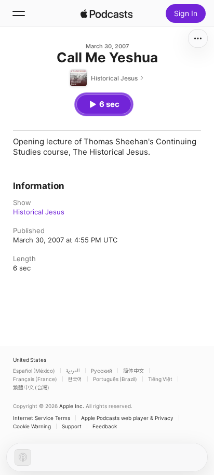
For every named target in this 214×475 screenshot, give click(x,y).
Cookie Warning (32, 426)
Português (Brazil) (115, 379)
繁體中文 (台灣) (31, 387)
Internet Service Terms (41, 417)
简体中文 (133, 370)
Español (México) (34, 370)
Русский (101, 370)
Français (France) (35, 379)
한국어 (75, 379)
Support (72, 426)
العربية (73, 370)
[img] (106, 13)
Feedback (104, 426)
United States (29, 359)
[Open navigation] (18, 13)
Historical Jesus (38, 212)
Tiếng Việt (160, 379)
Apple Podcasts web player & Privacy (127, 417)
